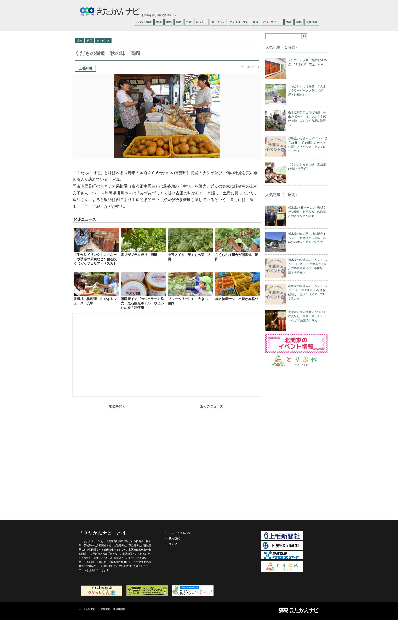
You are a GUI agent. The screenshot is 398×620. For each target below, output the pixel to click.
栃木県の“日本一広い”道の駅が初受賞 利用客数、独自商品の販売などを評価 (307, 212)
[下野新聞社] (282, 549)
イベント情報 (144, 22)
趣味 (255, 22)
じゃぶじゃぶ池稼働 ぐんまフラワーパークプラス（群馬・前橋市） (307, 90)
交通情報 (311, 22)
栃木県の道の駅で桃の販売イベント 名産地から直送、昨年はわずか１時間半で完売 (307, 238)
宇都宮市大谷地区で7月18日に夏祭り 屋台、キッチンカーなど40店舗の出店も (307, 316)
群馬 (169, 22)
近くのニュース (211, 406)
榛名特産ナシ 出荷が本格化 (236, 299)
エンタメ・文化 (238, 22)
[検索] (304, 36)
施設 (289, 22)
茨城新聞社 (119, 609)
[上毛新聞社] (282, 538)
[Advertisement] (167, 464)
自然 (299, 22)
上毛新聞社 (89, 609)
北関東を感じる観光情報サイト (158, 15)
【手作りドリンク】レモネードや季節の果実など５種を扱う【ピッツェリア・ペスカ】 (95, 259)
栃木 (179, 22)
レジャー (201, 22)
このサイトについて (182, 532)
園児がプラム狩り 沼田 (139, 254)
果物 (79, 40)
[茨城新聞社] (282, 558)
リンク (173, 543)
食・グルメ (218, 22)
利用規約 (174, 538)
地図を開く (117, 406)
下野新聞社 (104, 609)
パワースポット (272, 22)
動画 (159, 22)
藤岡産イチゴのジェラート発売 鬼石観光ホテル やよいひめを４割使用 (142, 303)
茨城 (189, 22)
